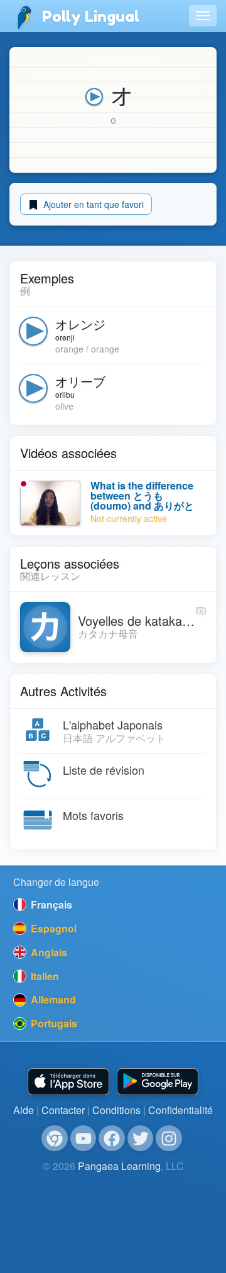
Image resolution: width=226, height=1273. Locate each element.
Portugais (52, 1023)
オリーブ (80, 381)
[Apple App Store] (68, 1081)
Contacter (63, 1110)
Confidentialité (180, 1110)
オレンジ (80, 324)
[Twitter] (140, 1138)
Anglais (47, 952)
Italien (43, 976)
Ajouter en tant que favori (92, 204)
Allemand (52, 999)
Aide (23, 1110)
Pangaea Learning (119, 1166)
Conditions (116, 1110)
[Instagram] (169, 1138)
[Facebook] (112, 1138)
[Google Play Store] (157, 1081)
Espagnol (52, 928)
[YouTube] (83, 1138)
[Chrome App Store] (54, 1138)
